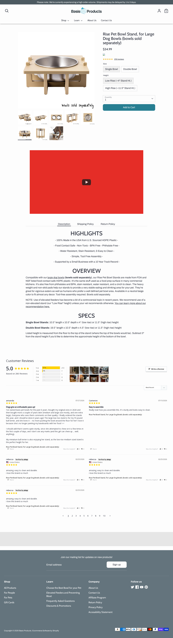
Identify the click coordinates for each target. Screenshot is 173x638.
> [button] (110, 515)
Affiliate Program (97, 597)
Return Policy (108, 224)
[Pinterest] (146, 587)
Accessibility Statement (100, 612)
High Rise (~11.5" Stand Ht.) (120, 88)
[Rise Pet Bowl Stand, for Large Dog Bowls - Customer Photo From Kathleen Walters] (104, 378)
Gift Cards (9, 602)
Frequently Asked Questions (60, 600)
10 (104, 515)
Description (64, 224)
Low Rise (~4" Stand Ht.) (118, 80)
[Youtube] (141, 587)
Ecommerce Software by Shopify (45, 631)
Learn (77, 20)
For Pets (8, 597)
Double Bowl (130, 69)
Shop (64, 20)
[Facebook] (137, 587)
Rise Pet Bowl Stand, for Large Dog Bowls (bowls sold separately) (32, 447)
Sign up (117, 564)
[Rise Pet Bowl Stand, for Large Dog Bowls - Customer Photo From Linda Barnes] (94, 378)
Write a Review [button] (157, 369)
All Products (10, 587)
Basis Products (25, 631)
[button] (78, 449)
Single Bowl (111, 69)
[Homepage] (86, 10)
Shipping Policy (85, 224)
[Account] (159, 10)
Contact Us (106, 20)
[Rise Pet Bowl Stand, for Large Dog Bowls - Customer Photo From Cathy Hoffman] (84, 378)
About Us (91, 20)
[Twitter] (132, 587)
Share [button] (11, 449)
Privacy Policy (96, 607)
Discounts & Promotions (58, 605)
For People (9, 592)
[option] (56, 71)
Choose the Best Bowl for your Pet (63, 587)
